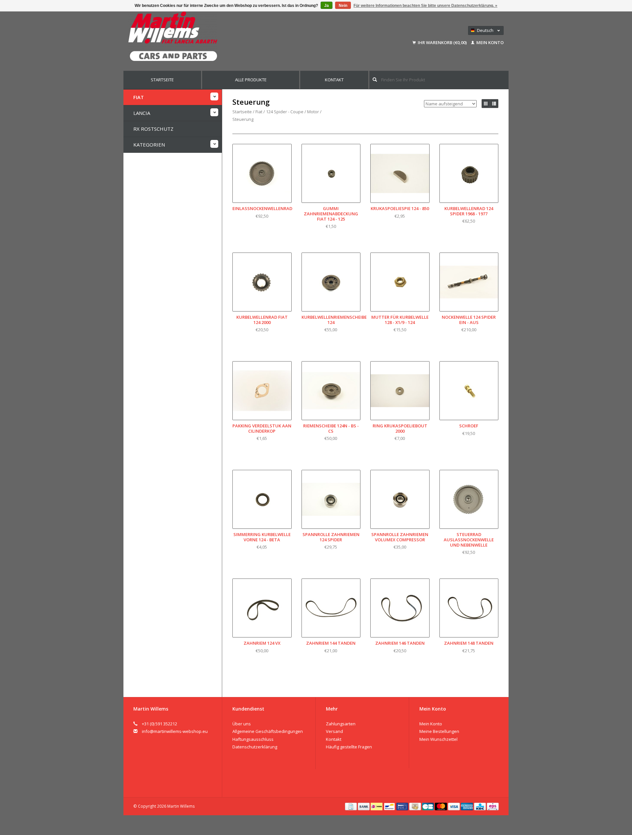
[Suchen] (375, 79)
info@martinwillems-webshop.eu (175, 731)
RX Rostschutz (153, 128)
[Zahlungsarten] (351, 806)
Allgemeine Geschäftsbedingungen (267, 731)
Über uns (241, 724)
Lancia (141, 113)
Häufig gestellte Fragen (349, 747)
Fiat (138, 97)
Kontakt (334, 80)
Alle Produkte (251, 80)
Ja (326, 5)
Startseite (162, 80)
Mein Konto (489, 42)
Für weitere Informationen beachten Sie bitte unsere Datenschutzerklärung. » (425, 5)
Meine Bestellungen (439, 731)
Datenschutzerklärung (254, 747)
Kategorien (149, 144)
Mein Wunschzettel (438, 739)
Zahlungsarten (341, 724)
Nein (343, 5)
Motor (313, 112)
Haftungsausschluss (253, 739)
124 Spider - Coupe (284, 112)
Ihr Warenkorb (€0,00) (442, 42)
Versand (334, 731)
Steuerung (242, 119)
